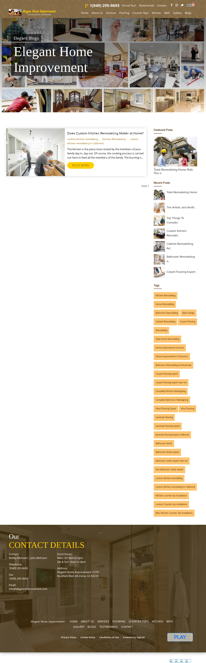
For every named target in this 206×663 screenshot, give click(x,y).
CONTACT (127, 628)
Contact (167, 5)
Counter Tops (140, 13)
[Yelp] (191, 5)
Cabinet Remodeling (165, 323)
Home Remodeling (165, 306)
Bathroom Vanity (164, 445)
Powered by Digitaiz (134, 639)
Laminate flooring (164, 419)
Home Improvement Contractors (172, 358)
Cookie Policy (87, 639)
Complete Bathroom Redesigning (172, 402)
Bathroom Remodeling (167, 315)
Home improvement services (170, 349)
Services (111, 13)
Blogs (188, 13)
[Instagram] (180, 5)
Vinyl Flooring (187, 410)
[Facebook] (176, 5)
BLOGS (92, 628)
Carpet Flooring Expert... (182, 273)
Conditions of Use (109, 639)
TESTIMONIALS (108, 628)
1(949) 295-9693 (109, 5)
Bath (167, 13)
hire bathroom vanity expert (169, 471)
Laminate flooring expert (168, 428)
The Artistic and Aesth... (181, 209)
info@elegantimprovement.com (28, 590)
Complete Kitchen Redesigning (171, 393)
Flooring (124, 13)
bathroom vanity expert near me (172, 463)
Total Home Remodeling (167, 341)
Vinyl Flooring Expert (166, 410)
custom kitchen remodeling (82, 141)
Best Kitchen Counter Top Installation (174, 515)
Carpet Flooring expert (167, 376)
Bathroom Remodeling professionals (173, 367)
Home (84, 13)
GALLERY (78, 628)
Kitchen (156, 13)
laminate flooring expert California (172, 437)
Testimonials (151, 5)
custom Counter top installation (171, 506)
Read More (80, 167)
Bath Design (188, 315)
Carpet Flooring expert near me (171, 384)
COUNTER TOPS (139, 623)
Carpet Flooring (187, 323)
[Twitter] (184, 5)
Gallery (177, 13)
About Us (97, 13)
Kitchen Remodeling (114, 141)
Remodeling (161, 332)
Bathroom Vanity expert (167, 454)
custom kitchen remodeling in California (175, 489)
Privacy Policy (68, 639)
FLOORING (119, 623)
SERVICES (103, 623)
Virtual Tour (134, 5)
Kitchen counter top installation (171, 497)
